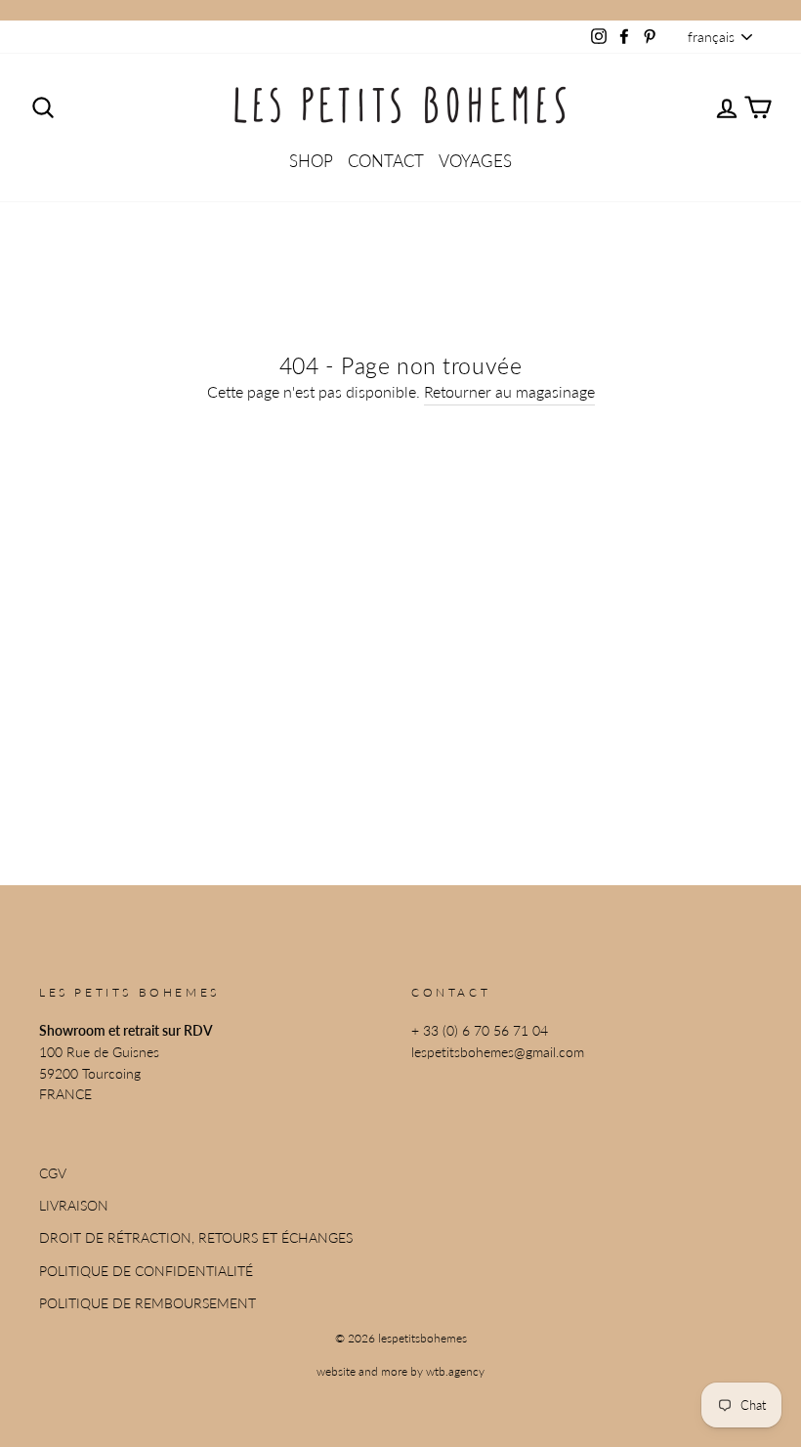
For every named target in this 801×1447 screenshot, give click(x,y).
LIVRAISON (73, 1205)
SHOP (311, 160)
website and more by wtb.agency (400, 1371)
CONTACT (386, 160)
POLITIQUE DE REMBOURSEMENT (147, 1303)
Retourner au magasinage (509, 391)
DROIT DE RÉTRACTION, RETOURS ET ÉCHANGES (196, 1238)
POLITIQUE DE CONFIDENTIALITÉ (146, 1271)
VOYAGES (475, 160)
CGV (52, 1173)
